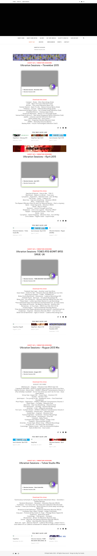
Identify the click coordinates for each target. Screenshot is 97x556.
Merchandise (25, 1)
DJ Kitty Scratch (63, 38)
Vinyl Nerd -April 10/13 (37, 138)
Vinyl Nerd (34, 442)
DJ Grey (42, 38)
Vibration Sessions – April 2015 (39, 156)
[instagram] (83, 1)
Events (59, 42)
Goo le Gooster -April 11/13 (56, 138)
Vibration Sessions (44, 63)
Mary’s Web (21, 38)
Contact (19, 1)
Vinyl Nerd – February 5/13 (20, 138)
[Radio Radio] (48, 19)
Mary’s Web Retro (32, 38)
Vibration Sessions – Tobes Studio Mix (39, 463)
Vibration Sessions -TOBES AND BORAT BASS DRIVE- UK (39, 253)
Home (14, 1)
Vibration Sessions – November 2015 (39, 65)
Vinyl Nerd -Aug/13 (18, 327)
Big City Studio (80, 553)
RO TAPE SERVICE (51, 38)
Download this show (40, 100)
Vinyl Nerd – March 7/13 (37, 327)
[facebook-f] (13, 553)
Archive (41, 42)
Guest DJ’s (32, 42)
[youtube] (81, 1)
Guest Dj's (31, 63)
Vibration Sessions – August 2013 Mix (39, 347)
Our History (74, 38)
